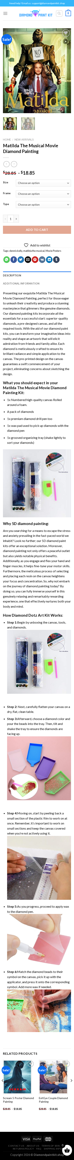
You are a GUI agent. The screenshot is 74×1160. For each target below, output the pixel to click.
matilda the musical (34, 250)
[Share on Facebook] (13, 259)
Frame (7, 193)
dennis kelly (15, 250)
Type (6, 204)
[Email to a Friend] (28, 259)
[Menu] (5, 13)
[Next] (64, 70)
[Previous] (9, 70)
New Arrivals (24, 139)
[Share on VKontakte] (42, 259)
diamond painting (20, 313)
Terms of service (53, 1145)
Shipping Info (53, 1148)
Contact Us (16, 1145)
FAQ (38, 1148)
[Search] (59, 13)
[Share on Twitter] (21, 259)
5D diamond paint (54, 541)
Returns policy (23, 1148)
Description (12, 275)
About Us (33, 1145)
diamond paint (58, 328)
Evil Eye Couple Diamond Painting (53, 1100)
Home (7, 139)
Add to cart (37, 229)
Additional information (21, 283)
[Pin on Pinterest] (35, 259)
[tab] (37, 275)
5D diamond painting (30, 523)
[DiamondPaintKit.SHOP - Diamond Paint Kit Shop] (36, 13)
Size (5, 182)
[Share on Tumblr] (56, 259)
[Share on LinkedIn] (49, 259)
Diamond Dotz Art (28, 615)
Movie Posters (53, 250)
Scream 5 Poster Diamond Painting (18, 1100)
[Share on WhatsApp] (6, 259)
